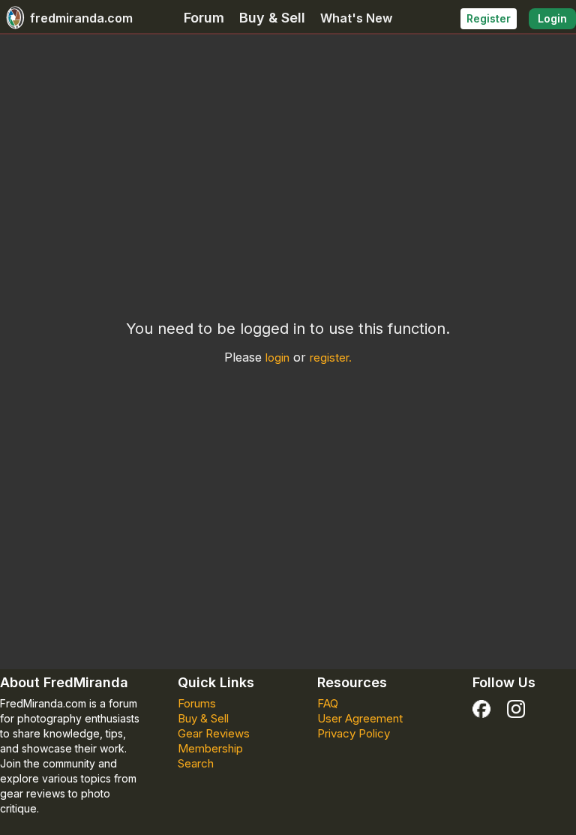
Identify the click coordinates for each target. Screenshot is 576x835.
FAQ (327, 703)
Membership (210, 748)
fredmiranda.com (81, 18)
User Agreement (360, 718)
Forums (197, 703)
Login (552, 18)
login (278, 357)
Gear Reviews (214, 733)
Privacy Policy (353, 733)
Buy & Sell (272, 18)
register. (331, 357)
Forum (204, 18)
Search (196, 763)
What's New (356, 18)
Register (488, 18)
